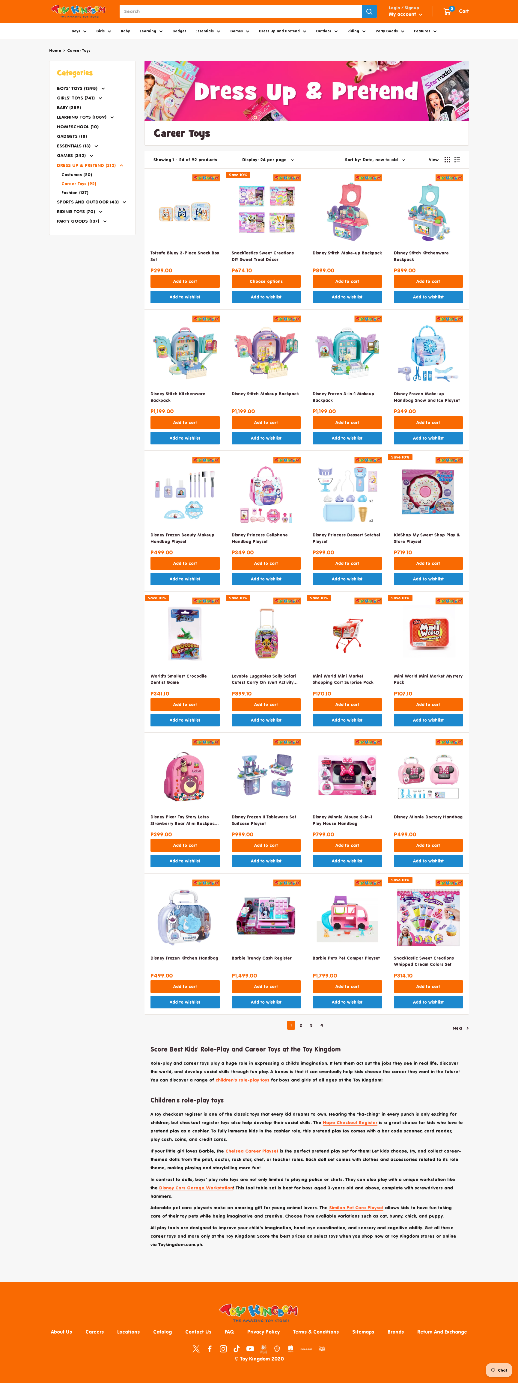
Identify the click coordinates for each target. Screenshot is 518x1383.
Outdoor (323, 31)
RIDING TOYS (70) (77, 211)
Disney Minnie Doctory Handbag (428, 816)
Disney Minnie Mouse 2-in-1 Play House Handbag (342, 820)
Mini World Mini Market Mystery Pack (428, 679)
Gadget (179, 31)
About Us (61, 1332)
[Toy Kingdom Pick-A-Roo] (306, 1350)
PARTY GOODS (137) (79, 221)
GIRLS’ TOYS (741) (76, 98)
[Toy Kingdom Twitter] (196, 1348)
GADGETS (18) (72, 136)
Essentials (204, 31)
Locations (128, 1332)
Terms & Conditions (316, 1332)
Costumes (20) (76, 174)
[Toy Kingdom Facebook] (209, 1348)
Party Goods (387, 31)
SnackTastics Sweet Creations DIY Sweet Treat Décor (263, 256)
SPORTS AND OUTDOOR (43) (88, 202)
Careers (94, 1332)
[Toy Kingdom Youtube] (250, 1348)
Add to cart (185, 281)
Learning (148, 31)
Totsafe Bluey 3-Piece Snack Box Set (184, 256)
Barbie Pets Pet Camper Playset (346, 957)
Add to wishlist (185, 296)
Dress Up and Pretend (279, 31)
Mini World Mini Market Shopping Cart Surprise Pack (343, 679)
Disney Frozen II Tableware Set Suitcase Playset (264, 820)
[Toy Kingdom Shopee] (290, 1348)
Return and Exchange (442, 1332)
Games (236, 31)
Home (55, 50)
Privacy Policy (263, 1332)
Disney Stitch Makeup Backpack (265, 393)
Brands (396, 1332)
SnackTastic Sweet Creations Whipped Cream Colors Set (424, 961)
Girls (100, 31)
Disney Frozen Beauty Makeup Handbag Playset (182, 538)
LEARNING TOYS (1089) (82, 117)
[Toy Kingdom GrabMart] (322, 1348)
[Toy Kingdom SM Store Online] (263, 1349)
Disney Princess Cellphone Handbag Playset (260, 538)
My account (403, 14)
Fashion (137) (74, 192)
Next (457, 1028)
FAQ (229, 1332)
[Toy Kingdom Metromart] (277, 1348)
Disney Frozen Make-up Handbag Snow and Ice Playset (427, 397)
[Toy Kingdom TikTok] (236, 1348)
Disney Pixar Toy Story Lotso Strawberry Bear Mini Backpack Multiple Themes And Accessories (183, 820)
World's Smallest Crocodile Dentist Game (178, 679)
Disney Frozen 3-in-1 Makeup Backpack (343, 397)
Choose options (266, 281)
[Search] (369, 11)
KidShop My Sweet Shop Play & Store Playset (427, 538)
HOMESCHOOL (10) (78, 126)
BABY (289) (69, 107)
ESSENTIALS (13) (74, 146)
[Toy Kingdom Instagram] (223, 1348)
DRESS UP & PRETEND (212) (87, 165)
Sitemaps (363, 1332)
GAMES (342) (72, 155)
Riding (353, 31)
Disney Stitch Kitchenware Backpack (421, 256)
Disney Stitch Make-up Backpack (347, 252)
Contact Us (198, 1332)
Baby (125, 31)
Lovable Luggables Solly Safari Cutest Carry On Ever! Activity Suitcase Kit (264, 679)
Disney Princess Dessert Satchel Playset (346, 538)
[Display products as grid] (447, 159)
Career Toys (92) (78, 183)
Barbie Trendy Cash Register (262, 957)
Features (422, 31)
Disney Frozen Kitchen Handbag (184, 957)
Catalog (162, 1332)
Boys (76, 31)
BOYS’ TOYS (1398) (78, 88)
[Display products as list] (457, 159)
